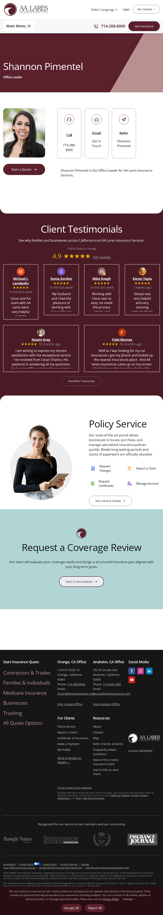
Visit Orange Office (69, 704)
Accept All (71, 908)
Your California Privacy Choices (19, 867)
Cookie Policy (50, 864)
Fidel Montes (127, 339)
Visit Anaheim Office (106, 704)
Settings (128, 899)
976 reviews (102, 257)
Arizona (135, 795)
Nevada (126, 795)
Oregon (144, 795)
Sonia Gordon (62, 279)
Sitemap (85, 864)
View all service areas (93, 798)
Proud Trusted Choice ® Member (74, 787)
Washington (63, 798)
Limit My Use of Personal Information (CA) (107, 867)
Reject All (95, 908)
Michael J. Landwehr (23, 281)
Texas (78, 798)
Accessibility (9, 864)
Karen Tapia (144, 279)
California (116, 795)
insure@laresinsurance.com (76, 694)
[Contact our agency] (96, 133)
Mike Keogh (103, 279)
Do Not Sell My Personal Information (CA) (60, 867)
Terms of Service (68, 864)
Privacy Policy (26, 864)
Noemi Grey (46, 339)
